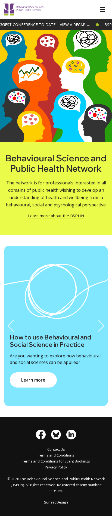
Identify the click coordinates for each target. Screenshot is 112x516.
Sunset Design (56, 502)
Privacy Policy (56, 467)
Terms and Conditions (56, 455)
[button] (102, 9)
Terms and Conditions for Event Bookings (56, 461)
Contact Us (56, 449)
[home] (23, 9)
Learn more (33, 380)
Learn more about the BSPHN (56, 215)
